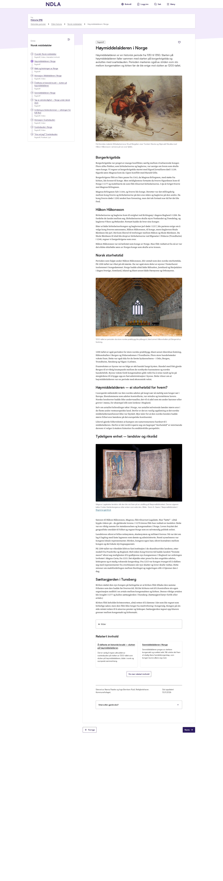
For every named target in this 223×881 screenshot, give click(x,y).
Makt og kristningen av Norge (46, 68)
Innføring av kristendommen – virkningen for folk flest (52, 111)
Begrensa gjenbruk (103, 510)
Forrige (91, 730)
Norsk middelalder (74, 24)
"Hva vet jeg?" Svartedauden (45, 134)
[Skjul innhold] (69, 39)
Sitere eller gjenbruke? (108, 705)
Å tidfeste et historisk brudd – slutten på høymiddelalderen (50, 84)
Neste (187, 730)
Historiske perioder (38, 24)
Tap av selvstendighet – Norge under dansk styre (52, 101)
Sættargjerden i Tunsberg (116, 579)
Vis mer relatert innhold (138, 674)
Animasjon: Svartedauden (44, 120)
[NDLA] (53, 4)
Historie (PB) (37, 20)
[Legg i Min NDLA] (179, 42)
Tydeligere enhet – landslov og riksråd (126, 436)
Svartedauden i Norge (43, 127)
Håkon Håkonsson (110, 209)
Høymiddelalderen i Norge (45, 61)
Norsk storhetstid (109, 255)
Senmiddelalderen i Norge (44, 93)
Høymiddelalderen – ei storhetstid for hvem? (131, 387)
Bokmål (128, 4)
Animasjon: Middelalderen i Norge (48, 75)
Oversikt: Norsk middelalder (45, 54)
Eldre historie (56, 24)
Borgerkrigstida (108, 157)
